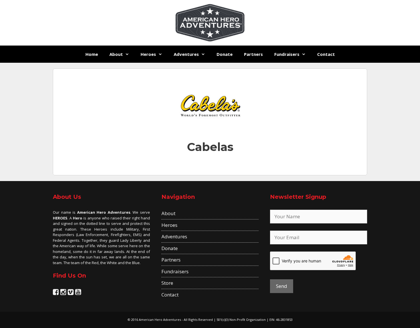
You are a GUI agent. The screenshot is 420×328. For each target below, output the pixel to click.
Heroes (148, 54)
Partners (253, 54)
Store (167, 283)
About (116, 54)
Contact (326, 54)
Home (91, 54)
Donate (225, 54)
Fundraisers (286, 54)
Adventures (186, 54)
